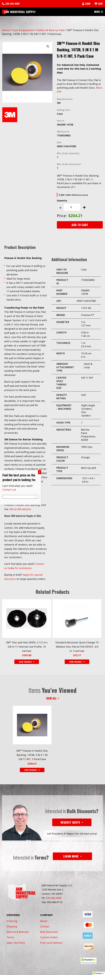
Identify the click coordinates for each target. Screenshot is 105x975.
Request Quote (70, 822)
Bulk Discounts (49, 931)
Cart (100, 3)
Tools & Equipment (22, 30)
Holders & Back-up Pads (51, 30)
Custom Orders (49, 937)
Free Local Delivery (51, 942)
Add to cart (80, 225)
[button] (47, 46)
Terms (10, 937)
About (43, 921)
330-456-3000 (12, 3)
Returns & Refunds (18, 931)
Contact (44, 926)
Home (5, 30)
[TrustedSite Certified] (88, 960)
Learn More (70, 856)
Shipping (12, 926)
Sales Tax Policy (16, 942)
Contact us (8, 489)
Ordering (12, 921)
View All (51, 698)
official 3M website (20, 509)
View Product (30, 769)
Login (87, 3)
